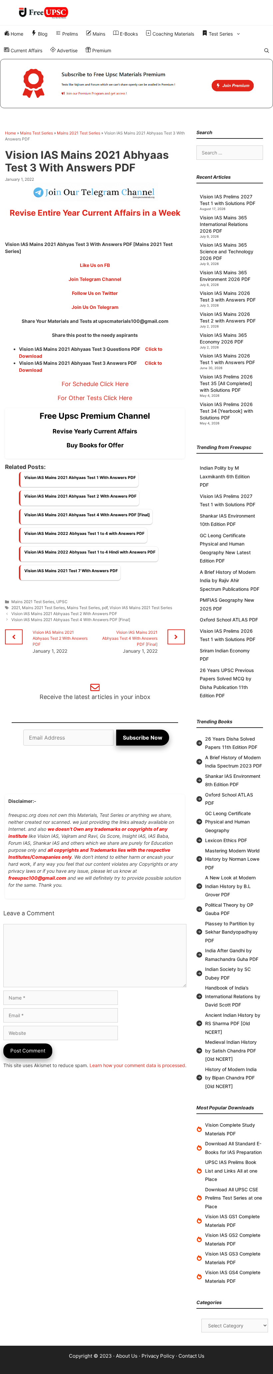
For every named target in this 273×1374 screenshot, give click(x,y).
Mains (98, 34)
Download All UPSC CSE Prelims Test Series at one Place (233, 1198)
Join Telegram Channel (95, 279)
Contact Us (191, 1356)
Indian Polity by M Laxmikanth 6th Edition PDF (225, 476)
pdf (105, 607)
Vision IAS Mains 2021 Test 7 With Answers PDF (71, 570)
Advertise (67, 50)
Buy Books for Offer (95, 445)
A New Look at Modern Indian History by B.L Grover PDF (230, 886)
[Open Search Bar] (266, 50)
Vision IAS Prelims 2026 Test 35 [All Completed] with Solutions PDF (226, 383)
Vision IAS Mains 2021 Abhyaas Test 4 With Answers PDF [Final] (87, 514)
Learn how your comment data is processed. (138, 1065)
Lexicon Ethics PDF (226, 840)
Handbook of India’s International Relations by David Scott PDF (232, 996)
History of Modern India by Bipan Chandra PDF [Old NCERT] (231, 1077)
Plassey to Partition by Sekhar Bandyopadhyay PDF (231, 932)
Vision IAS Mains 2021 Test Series (141, 607)
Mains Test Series (36, 132)
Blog (42, 34)
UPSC (62, 601)
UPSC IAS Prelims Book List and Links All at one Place (231, 1170)
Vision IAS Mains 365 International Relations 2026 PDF (224, 224)
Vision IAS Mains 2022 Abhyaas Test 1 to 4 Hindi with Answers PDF (89, 552)
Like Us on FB (95, 265)
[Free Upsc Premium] (136, 83)
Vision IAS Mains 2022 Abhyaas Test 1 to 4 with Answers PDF (84, 533)
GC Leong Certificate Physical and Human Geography (228, 821)
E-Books (128, 34)
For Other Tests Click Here (95, 397)
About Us (126, 1356)
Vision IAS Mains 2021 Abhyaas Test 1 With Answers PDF (80, 477)
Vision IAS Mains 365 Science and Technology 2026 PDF (226, 251)
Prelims (69, 34)
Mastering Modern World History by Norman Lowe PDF (232, 859)
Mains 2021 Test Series (78, 132)
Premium (101, 50)
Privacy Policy (157, 1356)
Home (16, 34)
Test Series (220, 34)
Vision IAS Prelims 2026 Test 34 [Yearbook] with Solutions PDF (226, 410)
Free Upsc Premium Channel (95, 416)
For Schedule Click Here (95, 383)
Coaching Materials (172, 34)
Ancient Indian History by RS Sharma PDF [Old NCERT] (232, 1023)
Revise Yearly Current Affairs (95, 431)
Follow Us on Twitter (95, 293)
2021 (15, 607)
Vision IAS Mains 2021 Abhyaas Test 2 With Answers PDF (80, 496)
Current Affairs (25, 50)
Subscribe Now (142, 737)
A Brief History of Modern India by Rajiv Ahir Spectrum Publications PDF (229, 580)
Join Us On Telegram (95, 307)
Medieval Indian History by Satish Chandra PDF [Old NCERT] (231, 1050)
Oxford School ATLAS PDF (229, 619)
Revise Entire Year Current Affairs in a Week (95, 213)
